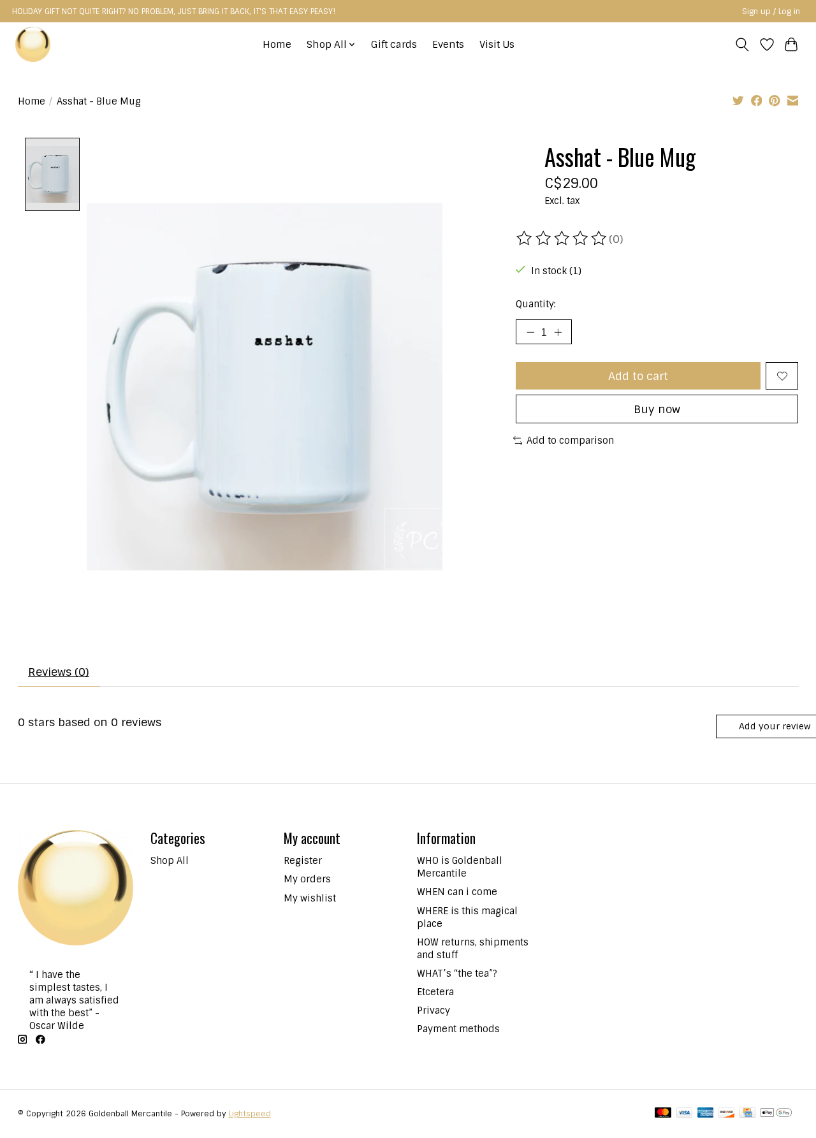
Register (303, 860)
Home (277, 44)
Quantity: (536, 304)
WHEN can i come (457, 892)
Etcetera (435, 992)
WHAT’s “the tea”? (457, 973)
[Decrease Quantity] (530, 332)
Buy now (657, 409)
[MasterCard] (663, 1113)
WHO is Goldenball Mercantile (459, 867)
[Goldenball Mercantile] (32, 44)
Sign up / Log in (771, 11)
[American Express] (705, 1113)
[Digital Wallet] (776, 1113)
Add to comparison (570, 440)
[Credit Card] (747, 1113)
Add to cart (638, 375)
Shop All (169, 860)
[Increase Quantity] (558, 332)
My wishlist (310, 898)
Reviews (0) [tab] (58, 671)
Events (448, 44)
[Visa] (684, 1113)
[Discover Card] (726, 1113)
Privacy (433, 1010)
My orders (307, 879)
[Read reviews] (562, 238)
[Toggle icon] (741, 44)
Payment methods (458, 1029)
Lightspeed (250, 1114)
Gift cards (394, 44)
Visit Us (496, 44)
